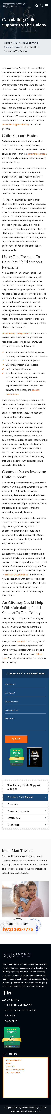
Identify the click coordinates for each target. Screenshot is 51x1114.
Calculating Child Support (20, 797)
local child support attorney (15, 124)
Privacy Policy (33, 1111)
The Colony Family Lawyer (18, 1005)
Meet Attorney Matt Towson (20, 1010)
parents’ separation (37, 154)
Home (7, 43)
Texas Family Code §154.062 (16, 333)
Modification (13, 824)
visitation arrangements (16, 574)
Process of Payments (18, 811)
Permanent (12, 804)
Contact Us (11, 1021)
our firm (21, 641)
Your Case (10, 1016)
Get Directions (13, 1072)
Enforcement (13, 818)
